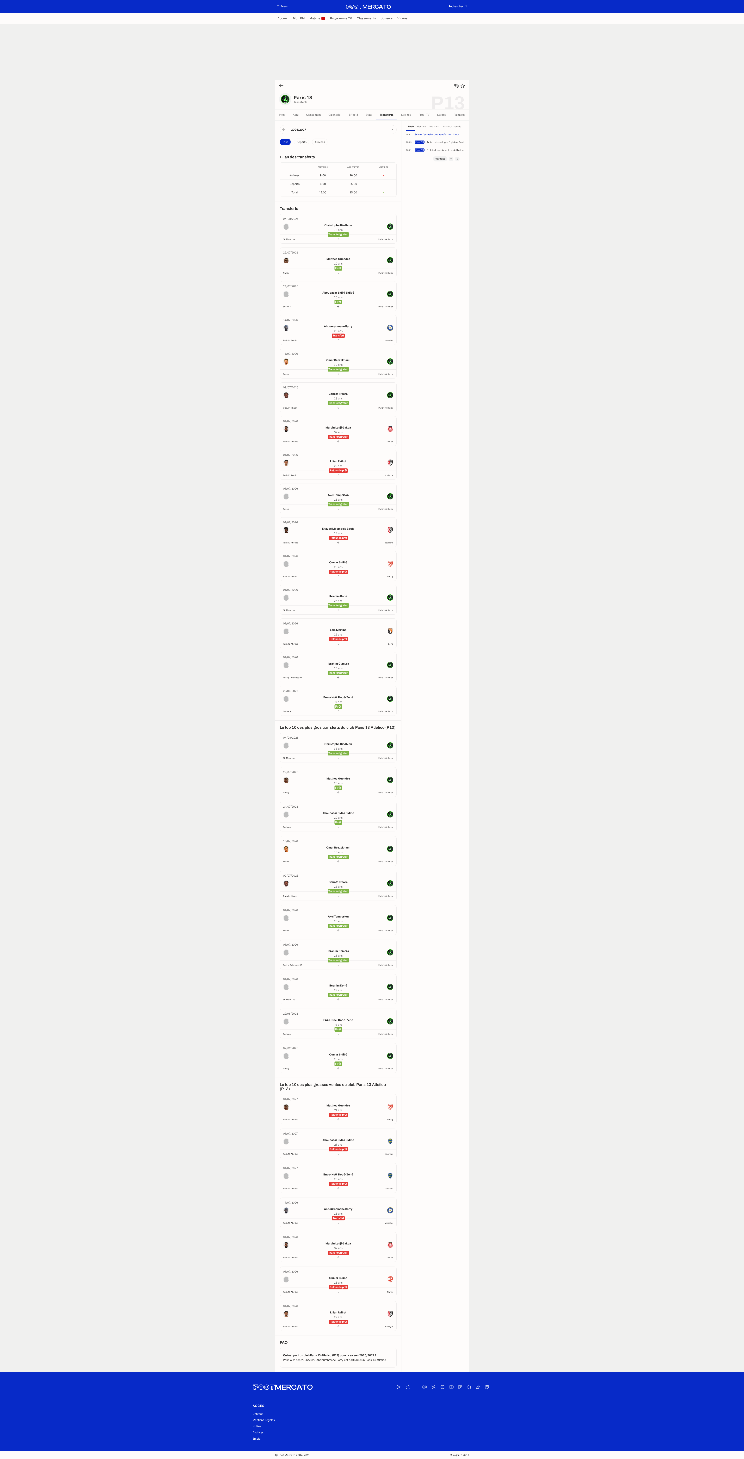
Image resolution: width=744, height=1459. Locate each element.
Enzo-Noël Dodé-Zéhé (338, 697)
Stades (441, 114)
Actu (296, 114)
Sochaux (287, 306)
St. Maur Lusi (289, 239)
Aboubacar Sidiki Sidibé (338, 292)
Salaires (406, 114)
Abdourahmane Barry (338, 326)
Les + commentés (451, 126)
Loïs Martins (338, 629)
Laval (390, 644)
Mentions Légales (264, 1420)
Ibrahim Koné (338, 596)
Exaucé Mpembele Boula (338, 528)
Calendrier (334, 114)
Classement (313, 114)
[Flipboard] (460, 1387)
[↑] (451, 159)
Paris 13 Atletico (385, 239)
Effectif (353, 114)
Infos (282, 114)
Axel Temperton (338, 495)
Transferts (387, 114)
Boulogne (389, 475)
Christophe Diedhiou (338, 225)
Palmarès (459, 114)
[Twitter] (433, 1387)
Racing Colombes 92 (292, 677)
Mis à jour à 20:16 (459, 1455)
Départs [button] (301, 142)
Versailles (389, 340)
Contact (258, 1413)
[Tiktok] (478, 1387)
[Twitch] (487, 1387)
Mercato (421, 126)
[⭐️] (462, 86)
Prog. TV (424, 114)
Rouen (286, 374)
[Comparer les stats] (456, 86)
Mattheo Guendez (338, 258)
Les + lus (434, 126)
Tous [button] (285, 142)
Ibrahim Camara (338, 663)
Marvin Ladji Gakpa (338, 427)
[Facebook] (424, 1387)
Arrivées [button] (320, 142)
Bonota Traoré (338, 393)
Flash (411, 126)
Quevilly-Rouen (290, 408)
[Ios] (408, 1387)
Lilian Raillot (338, 461)
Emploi (257, 1438)
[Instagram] (442, 1387)
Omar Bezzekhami (338, 360)
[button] (282, 6)
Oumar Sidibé (338, 562)
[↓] (457, 159)
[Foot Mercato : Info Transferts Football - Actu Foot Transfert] (368, 6)
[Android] (399, 1387)
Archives (258, 1432)
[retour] (281, 85)
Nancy (286, 273)
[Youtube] (451, 1387)
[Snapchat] (469, 1387)
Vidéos (257, 1426)
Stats (369, 114)
